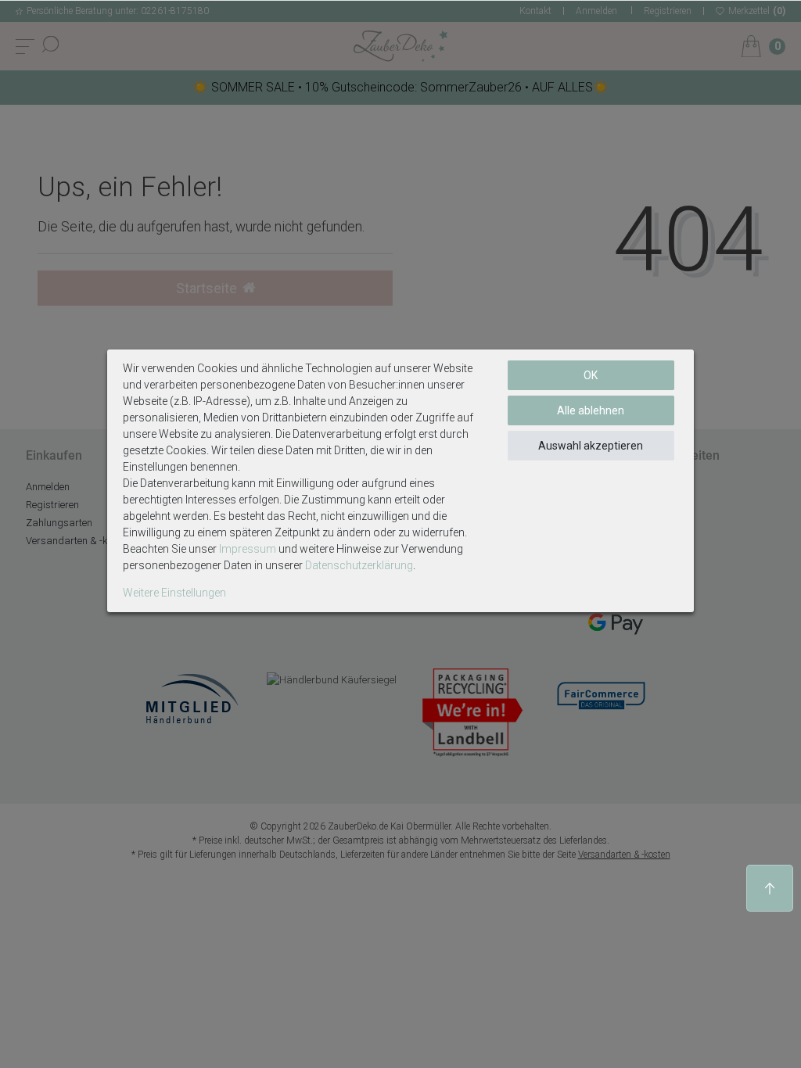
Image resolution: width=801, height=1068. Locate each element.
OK (591, 375)
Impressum (247, 549)
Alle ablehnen (590, 410)
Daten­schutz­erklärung (359, 565)
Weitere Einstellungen (174, 592)
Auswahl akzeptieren (590, 445)
